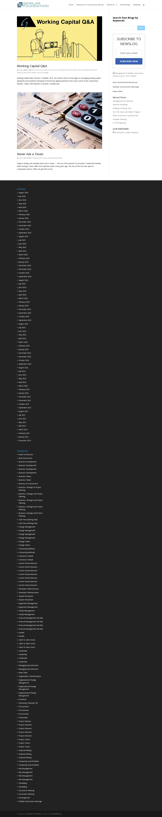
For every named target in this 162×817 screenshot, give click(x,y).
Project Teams (24, 739)
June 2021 (22, 418)
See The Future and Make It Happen (127, 112)
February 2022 (24, 389)
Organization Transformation (30, 676)
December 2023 (25, 309)
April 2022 (22, 382)
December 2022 (25, 353)
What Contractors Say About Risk (125, 115)
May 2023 (22, 335)
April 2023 (22, 338)
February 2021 (24, 433)
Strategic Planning (120, 119)
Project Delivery (77, 70)
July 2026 (22, 196)
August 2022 (23, 367)
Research (110, 5)
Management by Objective (123, 101)
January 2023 (24, 349)
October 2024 (24, 273)
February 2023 (24, 346)
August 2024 (23, 280)
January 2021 (24, 437)
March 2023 (23, 342)
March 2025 (23, 254)
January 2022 (24, 393)
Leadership (23, 651)
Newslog (136, 5)
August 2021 (23, 411)
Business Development (27, 462)
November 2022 (25, 356)
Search (141, 28)
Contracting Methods (27, 549)
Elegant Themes (34, 814)
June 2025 (22, 244)
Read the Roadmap (120, 104)
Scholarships (125, 5)
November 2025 (25, 225)
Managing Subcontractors (28, 665)
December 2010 (25, 440)
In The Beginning (119, 123)
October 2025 (24, 229)
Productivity (23, 717)
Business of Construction (51, 70)
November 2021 (25, 400)
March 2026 (23, 211)
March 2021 (23, 429)
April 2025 (22, 251)
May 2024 (22, 291)
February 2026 (24, 214)
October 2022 (24, 360)
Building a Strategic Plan (122, 108)
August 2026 (23, 192)
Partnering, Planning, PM (65, 70)
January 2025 (24, 262)
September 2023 (25, 320)
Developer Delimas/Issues (29, 589)
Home (71, 5)
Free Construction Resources (125, 82)
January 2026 (24, 218)
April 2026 (22, 207)
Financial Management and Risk (31, 618)
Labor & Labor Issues (27, 640)
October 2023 (24, 316)
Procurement (24, 706)
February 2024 (24, 302)
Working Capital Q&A (32, 66)
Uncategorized (24, 798)
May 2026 (22, 203)
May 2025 (22, 247)
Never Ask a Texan (30, 154)
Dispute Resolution (26, 596)
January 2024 (24, 305)
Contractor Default (26, 556)
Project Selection (25, 725)
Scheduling (23, 783)
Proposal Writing (25, 750)
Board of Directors (26, 454)
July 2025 (22, 240)
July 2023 (22, 327)
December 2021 (25, 397)
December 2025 (25, 222)
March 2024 (23, 298)
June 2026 (22, 200)
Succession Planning (26, 790)
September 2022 (25, 364)
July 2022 (22, 371)
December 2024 (25, 265)
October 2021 (24, 404)
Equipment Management (28, 603)
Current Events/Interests (28, 563)
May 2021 (22, 422)
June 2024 (22, 287)
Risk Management (25, 768)
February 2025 (24, 258)
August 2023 (23, 324)
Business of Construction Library (90, 5)
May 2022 (22, 378)
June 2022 (22, 375)
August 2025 (23, 236)
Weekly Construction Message (40, 72)
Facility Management (27, 611)
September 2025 (25, 233)
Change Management (27, 527)
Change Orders (24, 541)
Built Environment (38, 70)
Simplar (21, 70)
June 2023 (22, 331)
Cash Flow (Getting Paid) (28, 519)
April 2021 (22, 426)
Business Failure (25, 476)
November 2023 (25, 313)
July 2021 (22, 415)
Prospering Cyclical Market (89, 70)
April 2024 (22, 295)
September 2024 (25, 276)
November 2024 (25, 269)
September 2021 (25, 407)
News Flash (117, 91)
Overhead (22, 699)
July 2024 (22, 284)
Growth (21, 632)
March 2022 (23, 386)
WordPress (57, 814)
